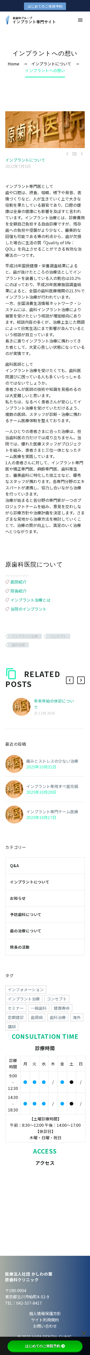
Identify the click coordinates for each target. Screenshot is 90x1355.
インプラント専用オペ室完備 (52, 786)
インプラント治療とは (30, 600)
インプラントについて (25, 160)
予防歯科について (26, 914)
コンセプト (58, 636)
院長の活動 (20, 947)
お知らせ (18, 898)
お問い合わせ (45, 1326)
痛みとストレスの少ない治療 (52, 761)
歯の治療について (26, 930)
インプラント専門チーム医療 (52, 812)
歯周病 (37, 1017)
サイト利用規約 (45, 1320)
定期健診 (16, 1017)
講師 (12, 1027)
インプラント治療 (25, 636)
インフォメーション (26, 989)
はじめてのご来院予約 (45, 6)
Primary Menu (80, 20)
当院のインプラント (28, 609)
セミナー (16, 1008)
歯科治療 (18, 644)
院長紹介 (18, 591)
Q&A (14, 865)
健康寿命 (62, 1008)
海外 (77, 1017)
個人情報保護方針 (45, 1313)
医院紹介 (18, 582)
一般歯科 (39, 1008)
